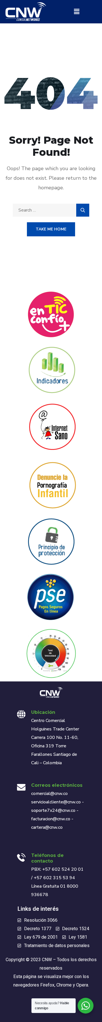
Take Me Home (51, 229)
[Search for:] (51, 210)
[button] (76, 11)
